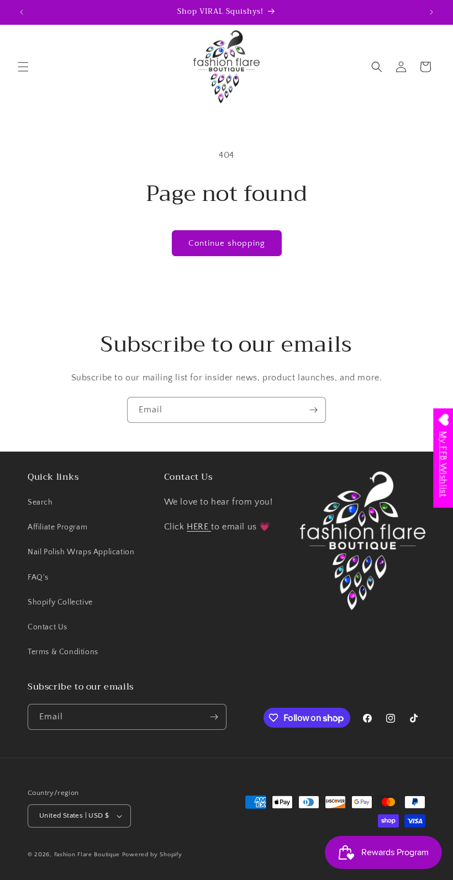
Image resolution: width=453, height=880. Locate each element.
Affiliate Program (57, 527)
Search (40, 502)
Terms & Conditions (63, 652)
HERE (199, 527)
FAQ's (38, 577)
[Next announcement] (431, 12)
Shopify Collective (60, 602)
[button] (23, 67)
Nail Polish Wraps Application (81, 552)
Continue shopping (226, 243)
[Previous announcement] (21, 12)
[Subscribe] (313, 410)
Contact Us (47, 627)
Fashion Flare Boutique (87, 854)
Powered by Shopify (152, 854)
